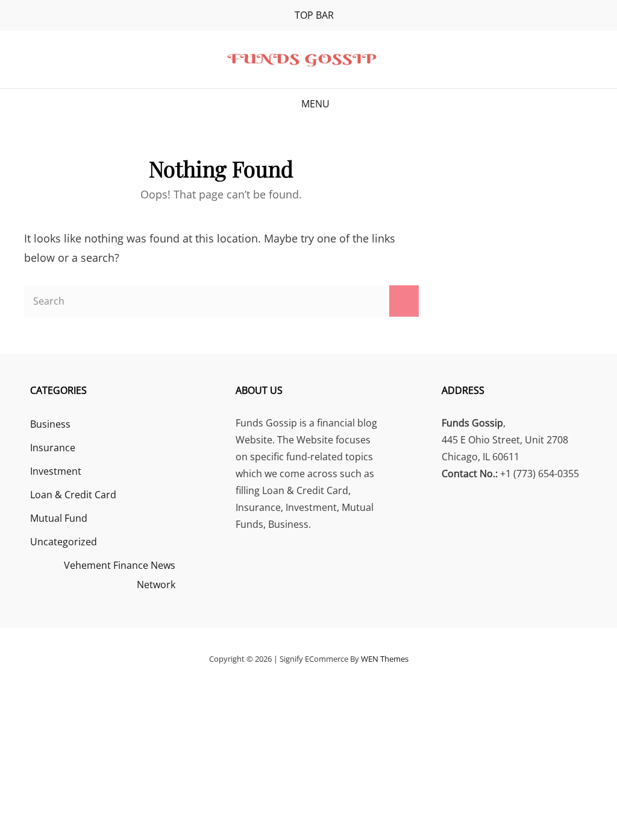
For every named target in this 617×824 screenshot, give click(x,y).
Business (50, 424)
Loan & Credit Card (73, 494)
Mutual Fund (58, 518)
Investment (55, 471)
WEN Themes (385, 658)
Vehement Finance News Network (119, 575)
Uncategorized (63, 541)
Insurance (52, 447)
